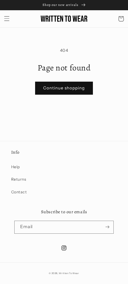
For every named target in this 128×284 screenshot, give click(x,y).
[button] (7, 19)
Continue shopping (64, 87)
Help (15, 167)
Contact (19, 192)
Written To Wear (69, 273)
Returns (18, 179)
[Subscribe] (107, 227)
